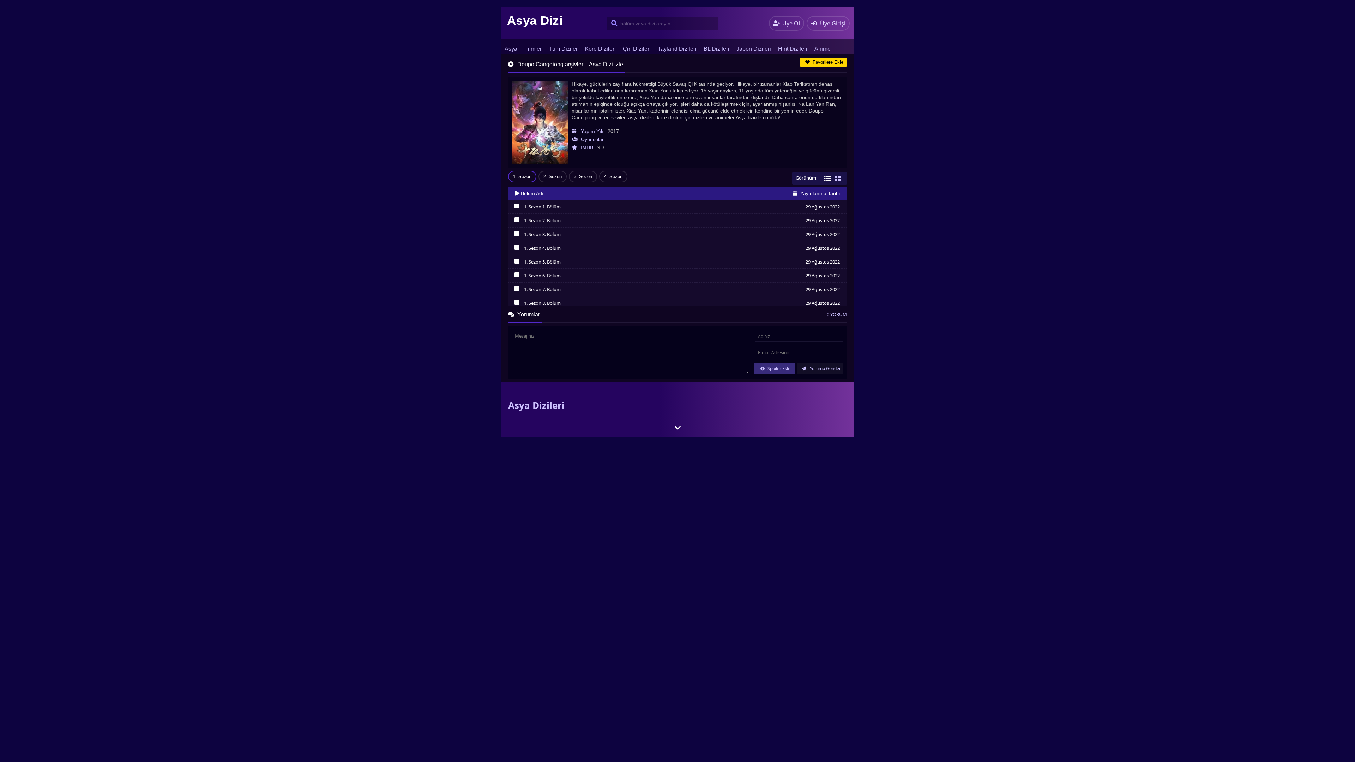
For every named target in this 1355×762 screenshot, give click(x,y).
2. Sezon (552, 176)
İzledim (516, 207)
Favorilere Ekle (827, 62)
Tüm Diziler (563, 49)
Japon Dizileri (753, 49)
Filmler (533, 49)
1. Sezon (522, 176)
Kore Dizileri (600, 49)
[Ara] (613, 23)
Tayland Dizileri (677, 49)
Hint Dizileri (792, 49)
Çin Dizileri (637, 49)
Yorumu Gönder (825, 368)
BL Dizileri (716, 49)
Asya (511, 49)
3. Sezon (583, 176)
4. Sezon (613, 176)
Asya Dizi (535, 20)
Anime (822, 49)
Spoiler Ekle (778, 368)
